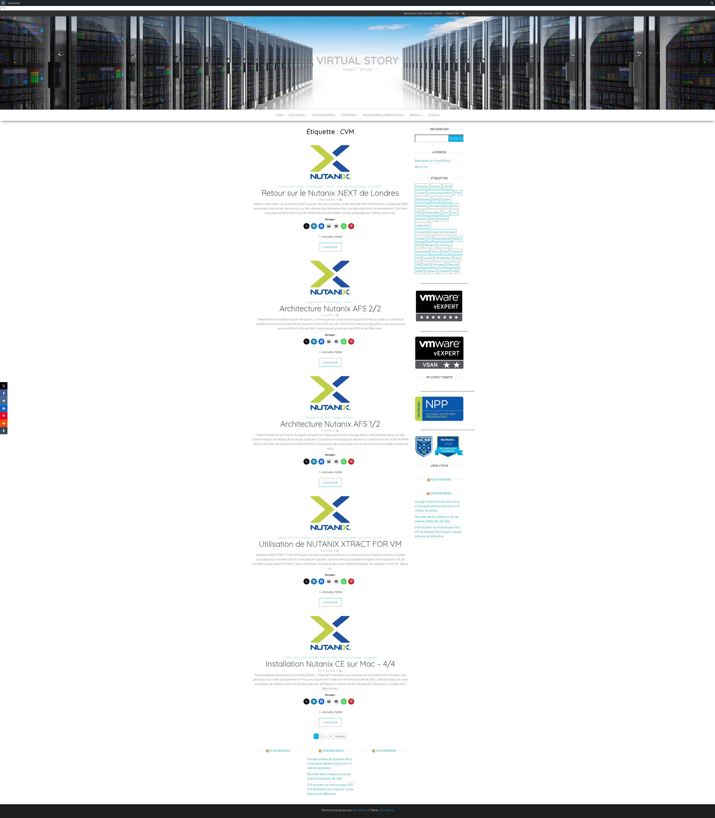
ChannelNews (440, 493)
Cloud (433, 115)
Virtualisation (323, 115)
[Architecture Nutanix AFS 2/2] (330, 277)
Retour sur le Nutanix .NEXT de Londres (330, 193)
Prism (339, 186)
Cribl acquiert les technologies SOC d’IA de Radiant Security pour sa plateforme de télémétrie (438, 532)
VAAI (445, 251)
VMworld (452, 264)
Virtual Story (357, 60)
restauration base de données (435, 232)
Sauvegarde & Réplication (382, 115)
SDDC (457, 238)
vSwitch (444, 271)
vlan (457, 258)
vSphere (431, 271)
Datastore (422, 199)
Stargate (430, 245)
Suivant (340, 736)
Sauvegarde (442, 238)
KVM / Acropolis (314, 186)
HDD (419, 212)
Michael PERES (332, 236)
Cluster (420, 193)
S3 (429, 238)
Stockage (296, 115)
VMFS (426, 264)
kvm (445, 212)
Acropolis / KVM (286, 186)
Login (279, 115)
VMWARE (377, 537)
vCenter (456, 251)
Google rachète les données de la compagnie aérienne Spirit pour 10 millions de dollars (437, 506)
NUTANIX (329, 186)
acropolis (422, 186)
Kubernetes (432, 212)
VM (418, 264)
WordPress (360, 810)
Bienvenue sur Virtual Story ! (423, 13)
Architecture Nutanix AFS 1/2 (330, 424)
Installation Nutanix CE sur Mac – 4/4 (330, 664)
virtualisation (443, 258)
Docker (300, 186)
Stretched (422, 251)
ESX (446, 206)
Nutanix (443, 219)
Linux (454, 212)
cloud (447, 186)
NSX (432, 219)
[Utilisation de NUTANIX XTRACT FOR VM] (330, 512)
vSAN (419, 271)
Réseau (415, 115)
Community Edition (440, 193)
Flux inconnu (441, 479)
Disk (435, 199)
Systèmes (348, 115)
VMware (438, 264)
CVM (458, 193)
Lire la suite (330, 247)
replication (423, 225)
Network (421, 219)
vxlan (455, 271)
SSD (418, 245)
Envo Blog (387, 810)
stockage (445, 245)
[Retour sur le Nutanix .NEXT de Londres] (330, 161)
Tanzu (435, 251)
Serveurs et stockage (355, 186)
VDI (418, 258)
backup (436, 186)
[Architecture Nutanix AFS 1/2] (330, 392)
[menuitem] (3, 3)
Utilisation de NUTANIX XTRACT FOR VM (330, 544)
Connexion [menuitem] (14, 2)
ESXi (455, 206)
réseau (420, 238)
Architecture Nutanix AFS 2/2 (330, 308)
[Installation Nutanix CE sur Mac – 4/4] (330, 632)
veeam (427, 258)
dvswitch (435, 206)
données (421, 206)
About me (452, 13)
